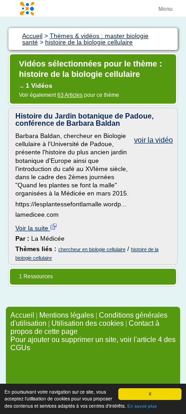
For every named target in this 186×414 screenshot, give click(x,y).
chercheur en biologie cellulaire (92, 249)
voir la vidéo (153, 140)
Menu (165, 9)
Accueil (22, 315)
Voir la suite (32, 228)
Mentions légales (66, 315)
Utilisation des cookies (87, 323)
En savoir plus (142, 406)
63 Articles (70, 95)
